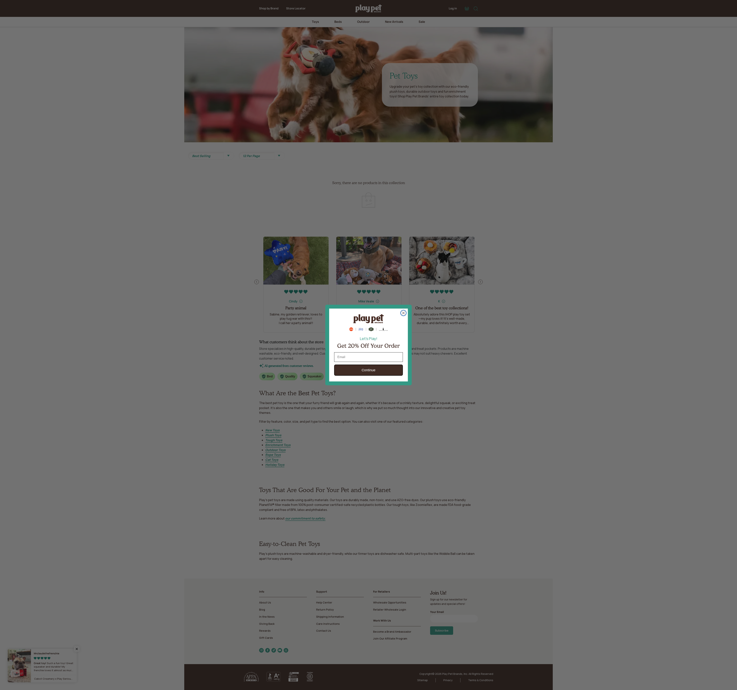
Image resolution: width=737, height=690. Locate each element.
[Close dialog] (403, 313)
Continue (368, 370)
